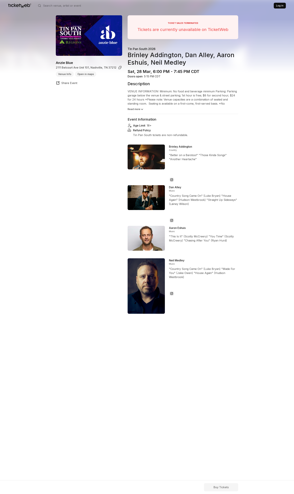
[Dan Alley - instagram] (171, 220)
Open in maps (85, 73)
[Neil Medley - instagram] (171, 293)
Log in (279, 5)
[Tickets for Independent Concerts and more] (19, 5)
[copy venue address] (120, 67)
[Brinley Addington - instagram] (171, 179)
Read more (134, 109)
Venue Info (64, 73)
